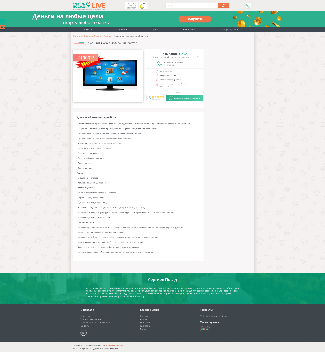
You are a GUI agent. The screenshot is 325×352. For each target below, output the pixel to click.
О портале (85, 316)
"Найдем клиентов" (114, 345)
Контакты (84, 325)
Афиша (154, 29)
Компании (121, 29)
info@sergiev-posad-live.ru (215, 316)
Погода (143, 329)
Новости (87, 29)
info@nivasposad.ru (168, 76)
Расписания (189, 29)
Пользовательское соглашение (95, 322)
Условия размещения (90, 319)
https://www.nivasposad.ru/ (171, 80)
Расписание (146, 325)
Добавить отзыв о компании (187, 98)
